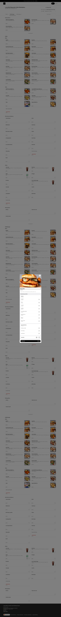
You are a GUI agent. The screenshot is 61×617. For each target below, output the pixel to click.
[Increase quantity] (39, 337)
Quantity (22, 337)
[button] (30, 280)
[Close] (40, 275)
